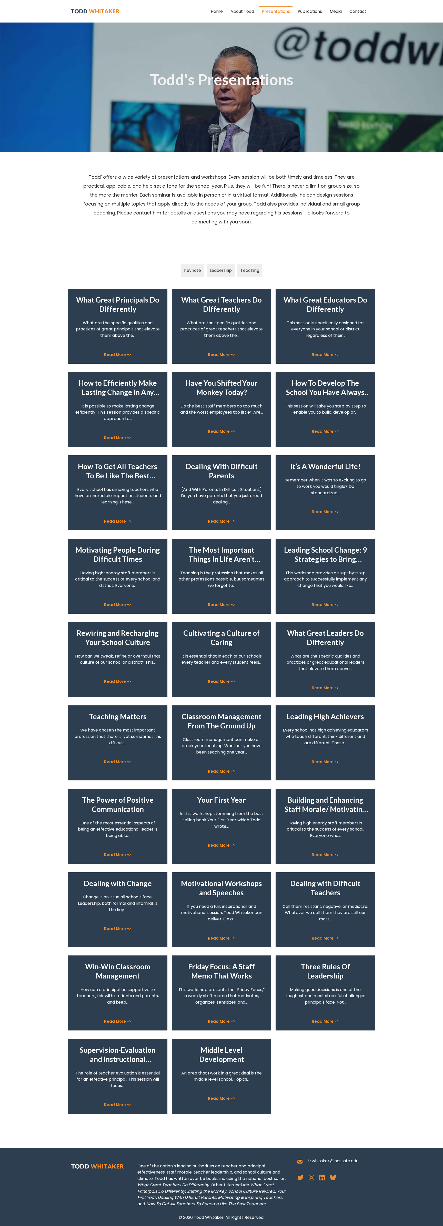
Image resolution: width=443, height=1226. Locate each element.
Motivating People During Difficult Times (117, 554)
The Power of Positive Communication (118, 804)
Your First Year (221, 799)
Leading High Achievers (325, 716)
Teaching (249, 270)
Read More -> (117, 354)
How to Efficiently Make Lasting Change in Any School (117, 388)
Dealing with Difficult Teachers (325, 888)
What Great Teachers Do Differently (221, 304)
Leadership (221, 270)
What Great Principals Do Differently (117, 304)
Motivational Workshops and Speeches (221, 888)
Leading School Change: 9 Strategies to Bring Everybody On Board (325, 554)
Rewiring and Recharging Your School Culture (118, 638)
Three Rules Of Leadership (325, 971)
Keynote (192, 270)
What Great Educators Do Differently (325, 304)
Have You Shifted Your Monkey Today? (221, 388)
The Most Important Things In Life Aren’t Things (221, 554)
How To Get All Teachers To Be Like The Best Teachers (117, 471)
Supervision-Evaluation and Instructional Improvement (118, 1055)
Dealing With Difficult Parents (222, 471)
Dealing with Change (118, 883)
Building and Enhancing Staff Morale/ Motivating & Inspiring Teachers (325, 804)
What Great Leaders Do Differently (325, 638)
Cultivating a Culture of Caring (221, 638)
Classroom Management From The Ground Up (221, 721)
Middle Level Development (221, 1055)
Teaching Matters (118, 716)
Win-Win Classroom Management (117, 971)
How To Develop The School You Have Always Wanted (325, 388)
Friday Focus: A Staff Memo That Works (221, 971)
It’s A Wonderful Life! (325, 466)
